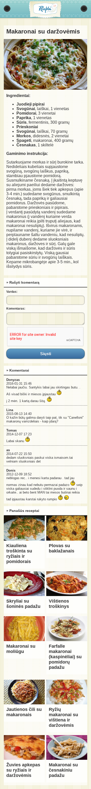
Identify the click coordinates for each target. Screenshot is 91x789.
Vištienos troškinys (59, 604)
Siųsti (45, 353)
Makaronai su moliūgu (20, 649)
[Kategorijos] (7, 8)
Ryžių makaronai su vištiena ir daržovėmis (63, 717)
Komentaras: (15, 308)
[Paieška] (84, 8)
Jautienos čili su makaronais (24, 712)
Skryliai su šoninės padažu (23, 604)
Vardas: (11, 291)
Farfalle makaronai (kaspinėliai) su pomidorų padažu (65, 657)
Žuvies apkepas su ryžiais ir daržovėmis (23, 770)
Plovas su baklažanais (61, 548)
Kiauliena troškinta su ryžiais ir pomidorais (19, 553)
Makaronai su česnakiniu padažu (63, 770)
